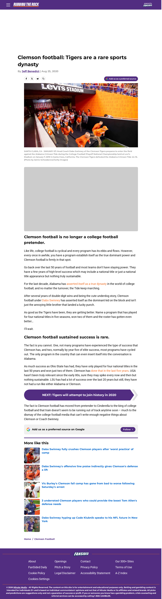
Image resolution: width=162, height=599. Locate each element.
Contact (85, 561)
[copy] (43, 78)
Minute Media (20, 587)
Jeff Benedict (30, 71)
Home (27, 539)
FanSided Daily (37, 567)
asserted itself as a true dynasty (87, 283)
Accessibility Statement (95, 573)
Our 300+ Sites (124, 561)
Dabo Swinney (51, 300)
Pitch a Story (62, 567)
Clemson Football (44, 539)
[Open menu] (8, 5)
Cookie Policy (36, 573)
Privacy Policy (89, 567)
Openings (60, 561)
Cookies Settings (39, 579)
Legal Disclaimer (65, 573)
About (32, 561)
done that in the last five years (110, 370)
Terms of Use (123, 567)
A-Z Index (121, 573)
